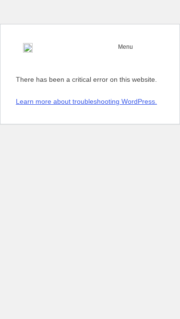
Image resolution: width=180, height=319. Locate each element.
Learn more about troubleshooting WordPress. (86, 101)
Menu (125, 47)
